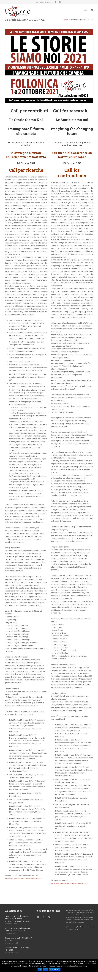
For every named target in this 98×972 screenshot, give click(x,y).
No (45, 969)
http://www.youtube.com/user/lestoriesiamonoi (23, 878)
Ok (40, 969)
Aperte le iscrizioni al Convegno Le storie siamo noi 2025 (17, 929)
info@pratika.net (45, 2)
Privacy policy (54, 969)
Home (66, 20)
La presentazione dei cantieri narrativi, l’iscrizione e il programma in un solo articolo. (17, 918)
